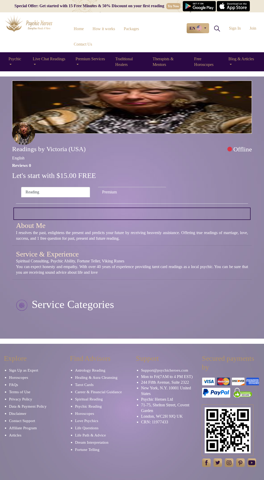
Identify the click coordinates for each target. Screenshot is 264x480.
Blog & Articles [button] (241, 59)
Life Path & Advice (90, 435)
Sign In (235, 28)
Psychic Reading (88, 406)
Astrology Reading (90, 370)
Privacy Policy (20, 399)
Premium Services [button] (90, 59)
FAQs (13, 385)
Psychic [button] (15, 59)
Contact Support (22, 421)
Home (79, 29)
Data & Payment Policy (28, 406)
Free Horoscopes (203, 62)
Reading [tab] (32, 192)
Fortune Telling (87, 450)
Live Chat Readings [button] (49, 59)
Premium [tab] (109, 192)
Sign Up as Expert (23, 370)
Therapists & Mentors (163, 62)
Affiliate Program (23, 428)
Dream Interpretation (92, 442)
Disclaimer (17, 414)
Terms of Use (19, 392)
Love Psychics (86, 421)
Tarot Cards (84, 385)
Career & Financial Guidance (98, 392)
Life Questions (86, 428)
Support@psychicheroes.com (164, 370)
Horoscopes (18, 377)
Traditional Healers (124, 62)
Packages (131, 29)
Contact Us (83, 44)
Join (253, 28)
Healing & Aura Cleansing (96, 377)
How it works (104, 29)
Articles (15, 435)
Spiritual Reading (89, 399)
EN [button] (192, 28)
